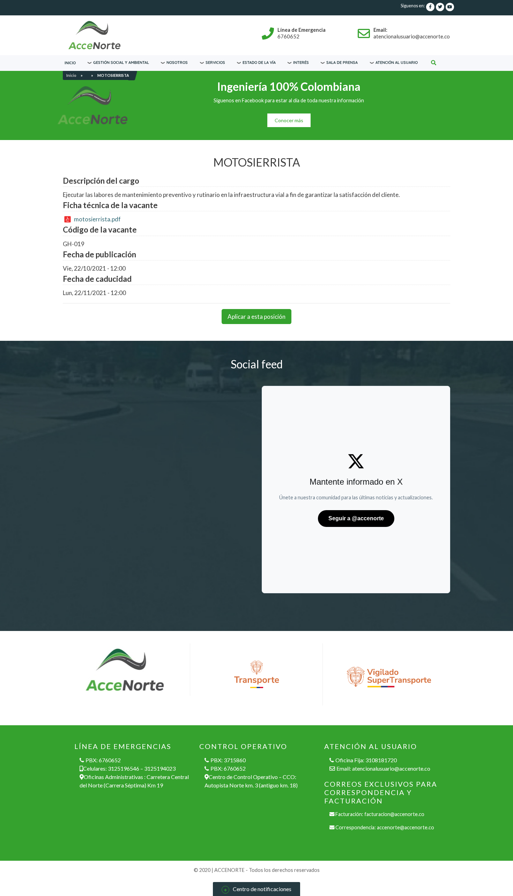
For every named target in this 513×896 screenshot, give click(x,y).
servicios (215, 62)
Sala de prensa (342, 62)
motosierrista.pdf (97, 219)
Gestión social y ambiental (121, 62)
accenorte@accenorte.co (405, 827)
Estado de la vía (259, 62)
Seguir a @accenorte (356, 518)
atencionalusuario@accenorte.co (391, 768)
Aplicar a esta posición (256, 316)
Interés (301, 62)
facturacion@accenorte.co (394, 814)
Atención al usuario (397, 62)
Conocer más (289, 120)
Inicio (70, 62)
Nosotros (177, 62)
